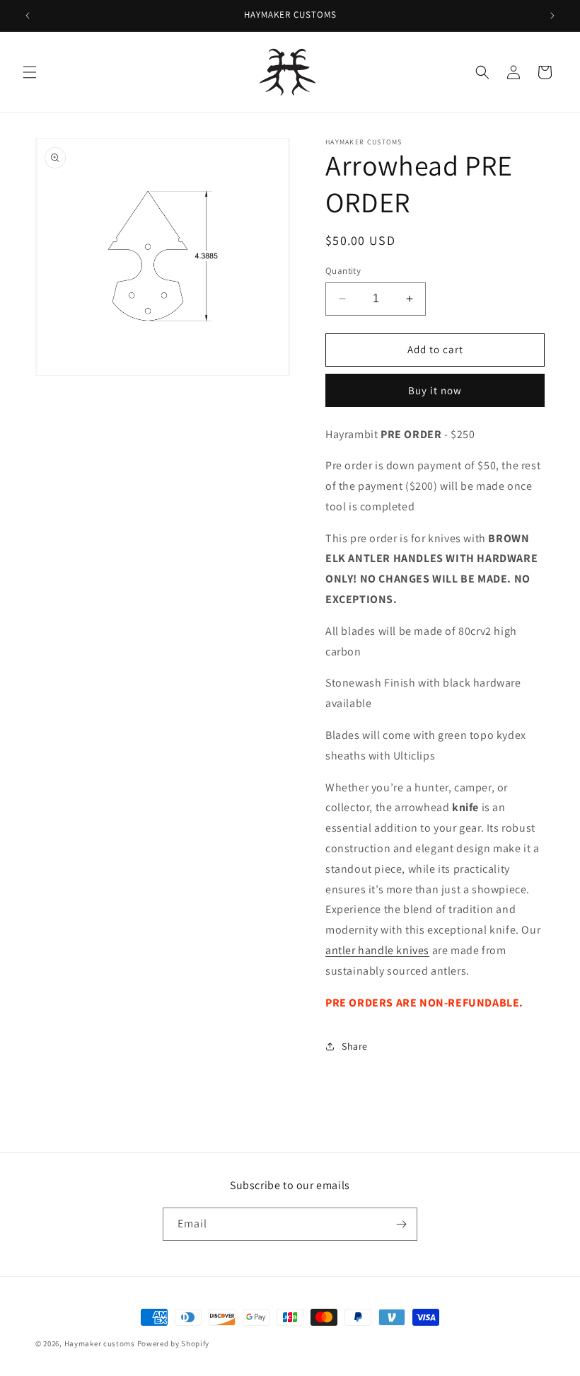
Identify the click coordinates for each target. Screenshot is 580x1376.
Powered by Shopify (173, 1343)
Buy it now (435, 390)
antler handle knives (377, 950)
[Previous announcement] (27, 15)
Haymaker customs (100, 1343)
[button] (29, 72)
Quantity (343, 271)
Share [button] (355, 1046)
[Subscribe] (401, 1224)
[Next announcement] (552, 15)
